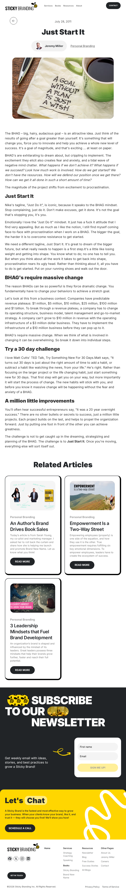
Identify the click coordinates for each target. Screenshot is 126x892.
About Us (105, 852)
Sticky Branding (71, 870)
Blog (84, 857)
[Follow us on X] (16, 858)
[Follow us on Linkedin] (28, 858)
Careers (105, 861)
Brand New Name (69, 876)
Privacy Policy (92, 886)
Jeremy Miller (107, 857)
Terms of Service (110, 886)
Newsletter (87, 852)
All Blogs (86, 870)
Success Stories (90, 865)
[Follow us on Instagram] (22, 858)
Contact (105, 865)
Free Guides (88, 861)
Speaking (68, 860)
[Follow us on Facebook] (9, 858)
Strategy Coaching (68, 854)
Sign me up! (97, 767)
